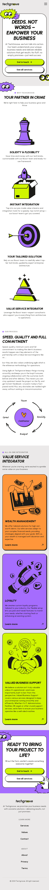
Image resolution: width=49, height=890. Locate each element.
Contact (24, 839)
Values (24, 832)
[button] (45, 4)
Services (24, 825)
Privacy (24, 861)
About (24, 855)
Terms (24, 868)
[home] (11, 4)
